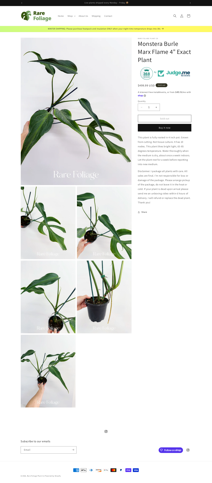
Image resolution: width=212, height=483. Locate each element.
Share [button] (144, 212)
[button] (71, 16)
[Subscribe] (73, 449)
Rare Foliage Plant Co (36, 476)
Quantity (142, 101)
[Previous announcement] (21, 3)
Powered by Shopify (53, 476)
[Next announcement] (190, 3)
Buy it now (165, 127)
